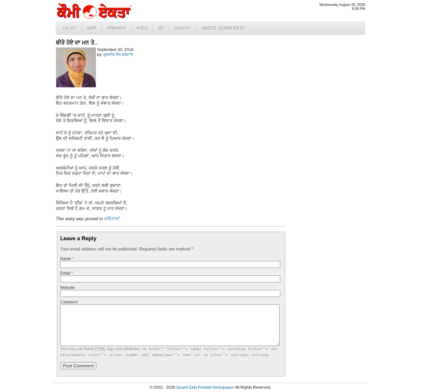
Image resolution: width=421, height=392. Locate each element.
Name (67, 258)
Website (67, 287)
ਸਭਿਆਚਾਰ (116, 28)
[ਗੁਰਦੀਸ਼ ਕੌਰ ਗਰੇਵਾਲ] (76, 86)
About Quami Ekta (223, 28)
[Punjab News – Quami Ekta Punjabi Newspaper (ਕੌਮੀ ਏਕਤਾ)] (94, 17)
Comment (69, 302)
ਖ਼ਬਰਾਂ (91, 28)
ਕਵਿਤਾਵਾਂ (111, 218)
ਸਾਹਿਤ (141, 28)
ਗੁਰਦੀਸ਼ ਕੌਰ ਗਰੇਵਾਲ (118, 54)
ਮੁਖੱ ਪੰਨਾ (69, 28)
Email (66, 273)
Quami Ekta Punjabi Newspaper (204, 387)
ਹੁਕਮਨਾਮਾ (182, 28)
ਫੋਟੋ (160, 28)
